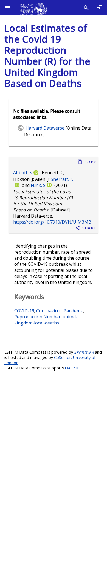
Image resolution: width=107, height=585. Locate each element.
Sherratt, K (62, 179)
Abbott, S (22, 173)
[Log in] (99, 7)
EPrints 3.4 (84, 352)
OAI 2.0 (71, 368)
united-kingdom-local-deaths (45, 320)
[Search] (86, 7)
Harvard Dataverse (45, 128)
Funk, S (38, 185)
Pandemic (73, 311)
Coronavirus (49, 311)
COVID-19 (24, 311)
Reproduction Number (37, 317)
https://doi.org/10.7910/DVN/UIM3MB (52, 222)
